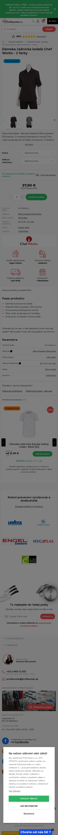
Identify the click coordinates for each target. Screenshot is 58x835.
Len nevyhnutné (29, 806)
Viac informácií (15, 791)
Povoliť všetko (28, 799)
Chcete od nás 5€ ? (36, 832)
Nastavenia (29, 814)
